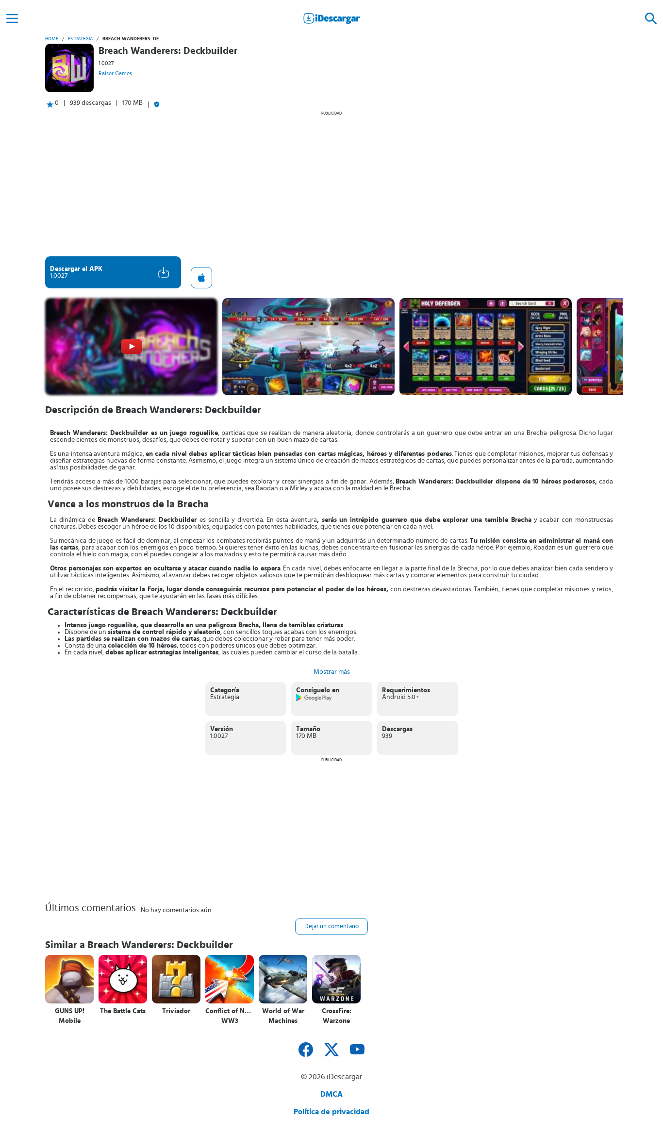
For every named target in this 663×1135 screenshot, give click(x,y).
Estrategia (80, 38)
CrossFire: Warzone (336, 1016)
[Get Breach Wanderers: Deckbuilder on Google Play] (314, 699)
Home (51, 38)
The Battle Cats (123, 1011)
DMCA (331, 1094)
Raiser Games (115, 73)
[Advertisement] (331, 183)
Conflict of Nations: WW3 (229, 1016)
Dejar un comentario (331, 926)
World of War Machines (283, 1016)
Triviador (176, 1011)
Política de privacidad (331, 1112)
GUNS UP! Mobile (69, 1016)
